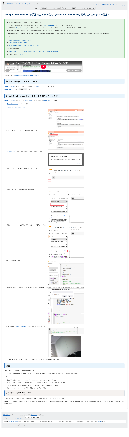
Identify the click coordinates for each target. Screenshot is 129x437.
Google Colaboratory (30, 4)
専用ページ (34, 415)
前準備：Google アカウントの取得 (18, 42)
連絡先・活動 (91, 8)
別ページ (100, 421)
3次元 (58, 8)
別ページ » (22, 89)
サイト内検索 (105, 4)
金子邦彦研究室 (10, 4)
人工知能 (43, 8)
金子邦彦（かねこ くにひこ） (17, 418)
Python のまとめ (22, 54)
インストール (81, 8)
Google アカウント (41, 86)
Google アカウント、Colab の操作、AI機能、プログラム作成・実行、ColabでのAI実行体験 (33, 52)
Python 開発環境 (28, 100)
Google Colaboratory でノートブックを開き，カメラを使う (24, 45)
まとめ (112, 4)
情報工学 (74, 8)
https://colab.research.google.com (16, 107)
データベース (51, 8)
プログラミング (19, 4)
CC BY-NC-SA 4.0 (13, 421)
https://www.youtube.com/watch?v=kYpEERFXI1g (26, 75)
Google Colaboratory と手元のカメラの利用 (20, 40)
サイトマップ (96, 4)
